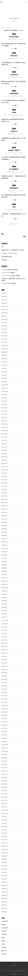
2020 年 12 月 (4, 502)
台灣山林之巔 (4, 927)
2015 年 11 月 (4, 672)
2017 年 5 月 (4, 636)
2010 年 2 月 (4, 879)
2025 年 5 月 (4, 329)
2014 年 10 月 (4, 712)
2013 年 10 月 (4, 751)
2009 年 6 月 (4, 905)
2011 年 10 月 (4, 813)
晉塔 (14, 207)
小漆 (8, 272)
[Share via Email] (15, 48)
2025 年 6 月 (4, 326)
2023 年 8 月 (4, 398)
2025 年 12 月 (4, 306)
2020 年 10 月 (4, 509)
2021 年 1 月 (4, 499)
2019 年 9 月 (4, 551)
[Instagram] (14, 21)
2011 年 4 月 (4, 833)
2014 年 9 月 (4, 715)
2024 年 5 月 (4, 368)
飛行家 (9, 283)
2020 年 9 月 (4, 512)
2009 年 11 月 (4, 888)
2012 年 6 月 (4, 787)
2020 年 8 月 (4, 515)
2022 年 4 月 (4, 450)
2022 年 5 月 (4, 447)
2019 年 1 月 (4, 578)
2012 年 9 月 (4, 777)
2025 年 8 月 (4, 319)
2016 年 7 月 (4, 656)
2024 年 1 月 (4, 381)
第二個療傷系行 (14, 169)
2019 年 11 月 (4, 545)
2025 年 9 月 (4, 316)
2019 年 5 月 (4, 564)
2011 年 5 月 (4, 829)
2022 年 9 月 (4, 434)
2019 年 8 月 (4, 555)
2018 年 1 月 (4, 617)
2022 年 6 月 (4, 443)
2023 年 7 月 (4, 401)
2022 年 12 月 (4, 424)
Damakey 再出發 (11, 275)
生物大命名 (4, 947)
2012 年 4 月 (4, 793)
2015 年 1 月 (4, 702)
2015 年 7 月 (4, 682)
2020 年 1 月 (4, 538)
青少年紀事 (4, 954)
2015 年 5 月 (4, 689)
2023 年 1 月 (4, 420)
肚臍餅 (14, 112)
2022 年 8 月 (4, 437)
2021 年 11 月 (4, 466)
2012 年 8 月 (4, 780)
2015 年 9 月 (4, 676)
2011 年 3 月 (4, 836)
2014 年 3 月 (4, 735)
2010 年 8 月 (4, 859)
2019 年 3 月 (4, 571)
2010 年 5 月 (4, 869)
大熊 (2, 246)
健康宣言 (3, 924)
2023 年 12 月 (4, 384)
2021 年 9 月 (4, 473)
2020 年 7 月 (4, 519)
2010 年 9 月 (4, 856)
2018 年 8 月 (4, 594)
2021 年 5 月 (4, 486)
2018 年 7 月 (4, 597)
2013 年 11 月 (4, 748)
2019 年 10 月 (4, 548)
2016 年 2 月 (4, 666)
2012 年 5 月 (4, 790)
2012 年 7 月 (4, 784)
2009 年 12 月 (4, 885)
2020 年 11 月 (4, 506)
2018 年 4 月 (4, 607)
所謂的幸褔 (4, 260)
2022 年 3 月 (4, 453)
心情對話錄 (4, 934)
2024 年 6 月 (4, 365)
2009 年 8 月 (4, 898)
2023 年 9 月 (4, 394)
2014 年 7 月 (4, 721)
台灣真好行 (4, 931)
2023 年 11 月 (4, 388)
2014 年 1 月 (4, 741)
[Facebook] (12, 965)
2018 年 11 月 (4, 584)
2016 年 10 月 (4, 649)
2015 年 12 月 (4, 669)
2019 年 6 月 (4, 561)
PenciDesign (24, 970)
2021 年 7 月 (4, 479)
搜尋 (2, 233)
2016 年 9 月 (4, 653)
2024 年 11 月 (4, 348)
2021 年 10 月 (4, 470)
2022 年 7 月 (4, 440)
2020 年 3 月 (4, 532)
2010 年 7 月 (4, 862)
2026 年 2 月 (4, 299)
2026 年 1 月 (4, 303)
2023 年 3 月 (4, 414)
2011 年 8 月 (4, 820)
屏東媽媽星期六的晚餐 (6, 256)
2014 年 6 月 (4, 725)
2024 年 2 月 (4, 378)
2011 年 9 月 (4, 816)
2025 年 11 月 (4, 309)
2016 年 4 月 (4, 663)
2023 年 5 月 (4, 407)
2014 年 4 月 (4, 731)
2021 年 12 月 (4, 463)
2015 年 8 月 (4, 679)
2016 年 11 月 (4, 646)
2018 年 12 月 (4, 581)
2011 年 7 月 (4, 823)
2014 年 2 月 (4, 738)
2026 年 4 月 (4, 293)
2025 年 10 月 (4, 312)
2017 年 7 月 (4, 633)
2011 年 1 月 (4, 843)
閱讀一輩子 (4, 950)
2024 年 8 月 (4, 358)
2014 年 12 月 (4, 705)
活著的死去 (14, 131)
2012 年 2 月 (4, 800)
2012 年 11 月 (4, 774)
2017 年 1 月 (4, 643)
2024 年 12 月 (4, 345)
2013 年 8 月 (4, 757)
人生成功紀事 (4, 921)
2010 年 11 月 (4, 849)
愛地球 (3, 937)
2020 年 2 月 (4, 535)
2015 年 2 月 (4, 699)
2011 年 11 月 (4, 810)
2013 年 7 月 (4, 761)
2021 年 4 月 (4, 489)
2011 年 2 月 (4, 839)
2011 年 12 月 (4, 807)
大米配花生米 (14, 74)
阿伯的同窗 (10, 269)
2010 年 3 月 (4, 875)
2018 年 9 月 (4, 591)
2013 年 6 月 (4, 764)
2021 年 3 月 (4, 492)
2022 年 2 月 (4, 456)
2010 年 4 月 (4, 872)
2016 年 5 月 (4, 659)
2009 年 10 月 (4, 892)
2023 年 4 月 (4, 411)
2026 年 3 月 (4, 296)
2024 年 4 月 (4, 371)
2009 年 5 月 (4, 908)
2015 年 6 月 (4, 686)
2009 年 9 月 (4, 895)
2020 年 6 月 (4, 522)
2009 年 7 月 (4, 901)
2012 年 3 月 (4, 797)
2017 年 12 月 (4, 620)
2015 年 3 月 (4, 695)
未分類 (3, 944)
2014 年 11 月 (4, 708)
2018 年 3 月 (4, 610)
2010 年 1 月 (4, 882)
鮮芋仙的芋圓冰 (14, 37)
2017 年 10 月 (4, 623)
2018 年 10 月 (4, 587)
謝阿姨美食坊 (14, 188)
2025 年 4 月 (4, 332)
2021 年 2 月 (4, 496)
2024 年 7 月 (4, 362)
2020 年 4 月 (4, 528)
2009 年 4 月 (4, 911)
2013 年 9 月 (4, 754)
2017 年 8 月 (4, 630)
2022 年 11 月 (4, 427)
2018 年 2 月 (4, 613)
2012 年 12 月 (4, 771)
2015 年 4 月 (4, 692)
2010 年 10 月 (4, 852)
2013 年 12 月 (4, 744)
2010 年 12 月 (4, 846)
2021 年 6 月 (4, 483)
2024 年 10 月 (4, 352)
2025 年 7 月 (4, 322)
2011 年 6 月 (4, 826)
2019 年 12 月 (4, 541)
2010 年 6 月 (4, 865)
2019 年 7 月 (4, 558)
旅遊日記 (3, 941)
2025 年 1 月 (4, 342)
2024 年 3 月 (4, 375)
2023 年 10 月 (4, 391)
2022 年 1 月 (4, 460)
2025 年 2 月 (4, 339)
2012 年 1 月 (4, 803)
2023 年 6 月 (4, 404)
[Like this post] (12, 48)
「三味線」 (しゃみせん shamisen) (9, 253)
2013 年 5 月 (4, 767)
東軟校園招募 (14, 93)
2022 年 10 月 (4, 430)
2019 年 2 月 (4, 574)
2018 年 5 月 (4, 604)
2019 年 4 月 (4, 568)
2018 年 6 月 (4, 600)
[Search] (26, 2)
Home (2, 27)
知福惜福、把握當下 (14, 150)
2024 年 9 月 (4, 355)
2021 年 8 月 (4, 476)
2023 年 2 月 (4, 417)
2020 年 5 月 (4, 525)
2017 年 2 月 (4, 640)
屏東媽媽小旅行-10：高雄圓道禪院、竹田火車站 (12, 250)
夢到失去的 (14, 56)
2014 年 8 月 (4, 718)
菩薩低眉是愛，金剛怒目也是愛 (16, 278)
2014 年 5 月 (4, 728)
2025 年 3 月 (4, 335)
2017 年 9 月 (4, 627)
